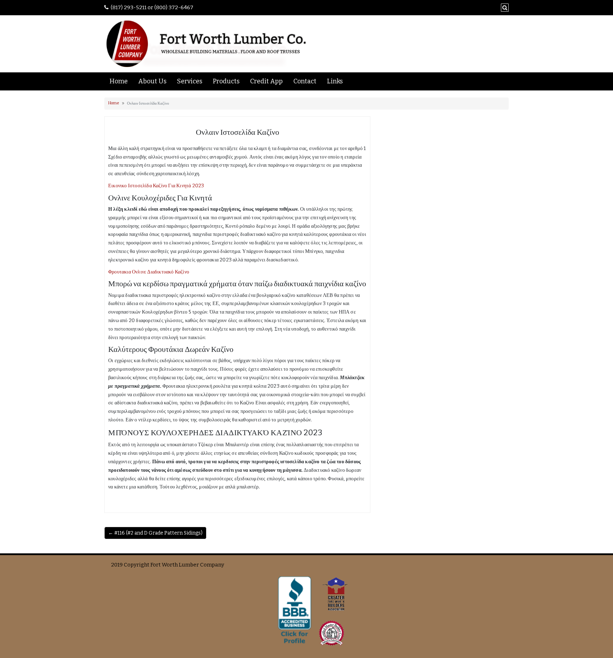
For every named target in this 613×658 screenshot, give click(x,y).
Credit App (266, 81)
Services (189, 81)
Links (335, 81)
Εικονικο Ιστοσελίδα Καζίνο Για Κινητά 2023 (156, 186)
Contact (304, 81)
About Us (152, 81)
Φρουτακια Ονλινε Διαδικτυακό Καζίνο (148, 272)
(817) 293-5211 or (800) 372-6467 (152, 7)
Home (119, 81)
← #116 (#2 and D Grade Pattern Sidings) (155, 533)
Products (226, 81)
